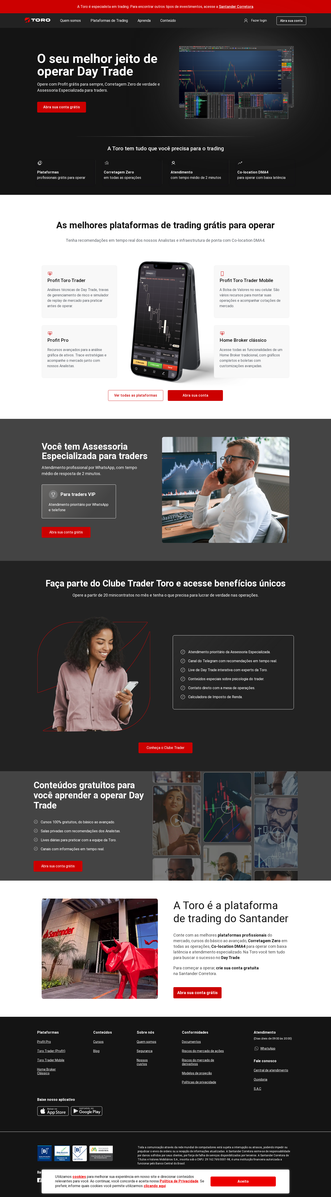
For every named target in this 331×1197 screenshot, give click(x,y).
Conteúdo (168, 20)
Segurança (144, 1051)
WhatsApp (267, 1048)
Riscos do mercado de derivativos (198, 1062)
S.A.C (257, 1088)
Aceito (243, 1181)
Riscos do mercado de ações (203, 1051)
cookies (79, 1177)
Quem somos (70, 20)
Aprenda (144, 20)
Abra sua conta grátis (61, 107)
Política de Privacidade (179, 1181)
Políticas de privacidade (199, 1082)
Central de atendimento (271, 1070)
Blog (96, 1051)
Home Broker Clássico (46, 1071)
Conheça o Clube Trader (165, 748)
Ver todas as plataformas (135, 395)
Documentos (191, 1042)
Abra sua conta (291, 20)
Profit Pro (44, 1042)
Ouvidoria (260, 1079)
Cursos (98, 1042)
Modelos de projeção (197, 1073)
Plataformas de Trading (109, 20)
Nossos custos (142, 1062)
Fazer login (259, 20)
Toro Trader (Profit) (51, 1051)
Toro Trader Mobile (50, 1060)
